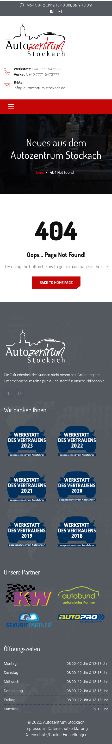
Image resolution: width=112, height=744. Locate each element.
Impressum (34, 728)
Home (39, 172)
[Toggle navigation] (11, 107)
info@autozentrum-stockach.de (39, 88)
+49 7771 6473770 (47, 69)
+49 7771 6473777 (44, 74)
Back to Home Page (56, 282)
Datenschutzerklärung (68, 728)
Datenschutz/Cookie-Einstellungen (56, 734)
